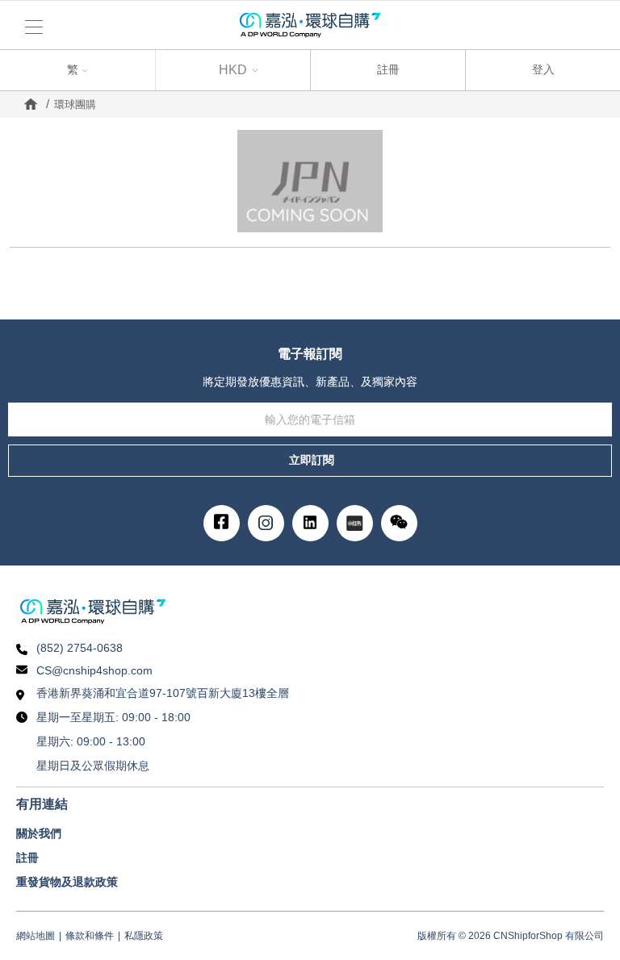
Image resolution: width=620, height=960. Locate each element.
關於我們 (38, 833)
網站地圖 (35, 935)
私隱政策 (143, 935)
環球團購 (75, 104)
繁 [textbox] (21, 67)
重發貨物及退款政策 (67, 881)
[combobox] (77, 70)
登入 (543, 69)
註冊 (388, 69)
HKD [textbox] (233, 70)
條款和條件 (89, 935)
